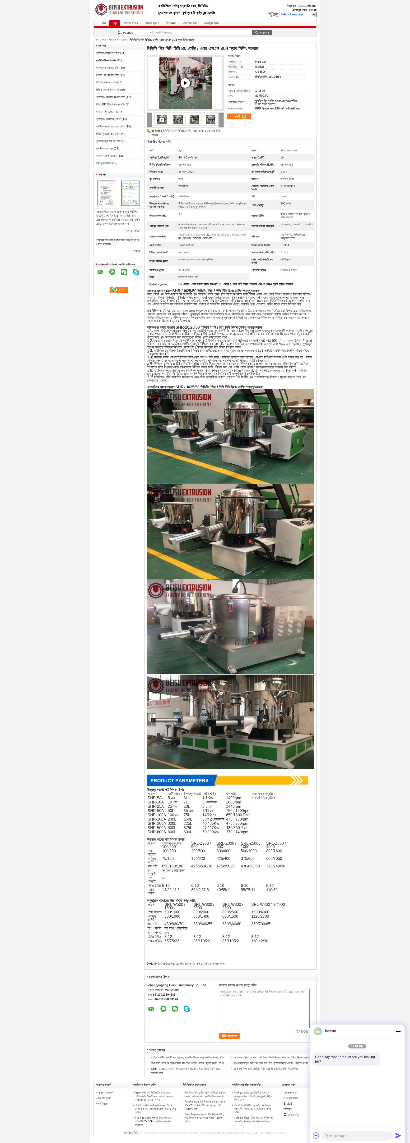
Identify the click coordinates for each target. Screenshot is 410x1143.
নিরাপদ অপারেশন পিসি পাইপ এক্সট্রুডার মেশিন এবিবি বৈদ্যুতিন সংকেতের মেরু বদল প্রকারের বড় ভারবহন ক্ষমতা (154, 1096)
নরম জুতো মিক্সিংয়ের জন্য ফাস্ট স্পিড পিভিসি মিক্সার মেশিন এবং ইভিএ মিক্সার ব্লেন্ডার (272, 1057)
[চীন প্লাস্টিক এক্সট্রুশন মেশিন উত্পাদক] (125, 9)
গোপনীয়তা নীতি (131, 1132)
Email (313, 10)
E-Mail (288, 1103)
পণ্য (114, 23)
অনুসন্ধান (264, 32)
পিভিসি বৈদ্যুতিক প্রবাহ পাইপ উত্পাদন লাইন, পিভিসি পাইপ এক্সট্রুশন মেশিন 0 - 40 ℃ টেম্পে (204, 1118)
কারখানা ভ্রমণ (152, 23)
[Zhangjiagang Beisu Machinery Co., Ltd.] (314, 15)
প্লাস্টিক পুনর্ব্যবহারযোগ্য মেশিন (110, 126)
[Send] (398, 1135)
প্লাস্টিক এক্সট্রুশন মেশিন (107, 53)
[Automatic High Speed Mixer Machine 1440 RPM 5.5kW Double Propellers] (185, 83)
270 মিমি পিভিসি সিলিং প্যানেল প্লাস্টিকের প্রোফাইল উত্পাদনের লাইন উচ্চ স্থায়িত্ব (253, 1119)
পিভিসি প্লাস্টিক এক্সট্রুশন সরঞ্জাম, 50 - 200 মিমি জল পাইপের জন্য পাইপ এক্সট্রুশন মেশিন (155, 1109)
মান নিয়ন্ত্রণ (171, 23)
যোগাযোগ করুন (190, 23)
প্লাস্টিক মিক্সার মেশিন (117, 39)
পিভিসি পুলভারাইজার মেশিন (108, 134)
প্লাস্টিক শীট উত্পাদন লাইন (107, 111)
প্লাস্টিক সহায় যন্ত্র (104, 148)
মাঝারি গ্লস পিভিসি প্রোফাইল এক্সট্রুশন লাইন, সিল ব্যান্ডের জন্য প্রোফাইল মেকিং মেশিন (252, 1109)
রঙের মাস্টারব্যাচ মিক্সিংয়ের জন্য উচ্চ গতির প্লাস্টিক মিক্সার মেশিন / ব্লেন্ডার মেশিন (271, 1063)
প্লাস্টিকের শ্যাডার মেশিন (107, 67)
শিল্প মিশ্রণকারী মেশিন (164, 964)
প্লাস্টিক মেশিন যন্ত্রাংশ (106, 156)
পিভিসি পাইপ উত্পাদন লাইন (107, 75)
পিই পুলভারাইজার (104, 163)
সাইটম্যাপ (288, 1109)
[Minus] (398, 1031)
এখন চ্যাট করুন (299, 10)
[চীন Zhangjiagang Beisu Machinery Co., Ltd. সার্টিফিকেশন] (106, 205)
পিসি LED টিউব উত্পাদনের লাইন (110, 104)
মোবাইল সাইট (292, 1114)
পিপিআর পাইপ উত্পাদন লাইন (108, 89)
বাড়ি (104, 23)
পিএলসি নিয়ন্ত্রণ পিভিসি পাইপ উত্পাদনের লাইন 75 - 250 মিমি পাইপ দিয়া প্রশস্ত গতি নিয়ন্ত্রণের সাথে (205, 1105)
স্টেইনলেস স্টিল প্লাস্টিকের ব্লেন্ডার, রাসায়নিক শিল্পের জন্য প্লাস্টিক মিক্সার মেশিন (187, 1057)
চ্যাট (238, 116)
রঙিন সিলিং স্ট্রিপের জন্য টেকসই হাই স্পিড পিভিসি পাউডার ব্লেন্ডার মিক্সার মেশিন (187, 1063)
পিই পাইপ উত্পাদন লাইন (106, 82)
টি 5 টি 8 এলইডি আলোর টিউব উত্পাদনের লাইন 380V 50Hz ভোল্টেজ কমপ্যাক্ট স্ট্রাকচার (153, 1121)
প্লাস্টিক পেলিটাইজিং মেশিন (108, 119)
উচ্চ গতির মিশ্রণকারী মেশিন (188, 964)
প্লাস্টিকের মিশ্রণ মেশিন (214, 964)
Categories (126, 32)
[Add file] (316, 1135)
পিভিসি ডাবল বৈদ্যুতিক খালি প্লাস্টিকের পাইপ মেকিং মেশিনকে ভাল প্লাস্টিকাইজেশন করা (205, 1094)
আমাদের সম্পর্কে (131, 23)
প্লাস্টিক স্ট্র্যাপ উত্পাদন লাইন (108, 141)
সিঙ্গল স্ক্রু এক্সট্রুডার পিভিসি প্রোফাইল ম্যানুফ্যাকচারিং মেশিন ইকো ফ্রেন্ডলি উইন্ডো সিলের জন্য (253, 1096)
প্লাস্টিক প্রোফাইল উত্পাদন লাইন (110, 97)
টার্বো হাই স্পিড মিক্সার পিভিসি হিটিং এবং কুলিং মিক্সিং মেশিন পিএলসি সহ (266, 1068)
